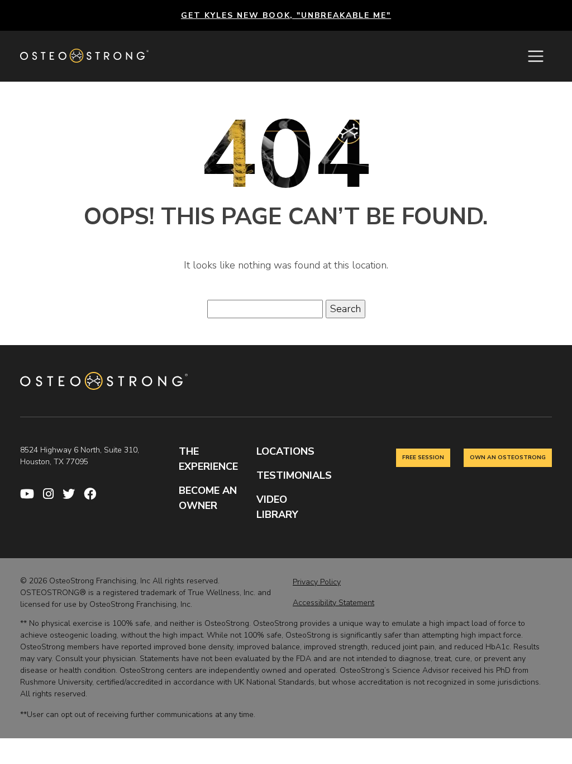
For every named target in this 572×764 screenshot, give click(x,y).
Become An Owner (208, 498)
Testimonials (290, 475)
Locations (285, 451)
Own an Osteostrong (508, 457)
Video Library (277, 507)
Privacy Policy (317, 582)
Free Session (423, 457)
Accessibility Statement (333, 602)
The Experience (208, 459)
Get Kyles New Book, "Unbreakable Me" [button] (286, 15)
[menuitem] (31, 494)
